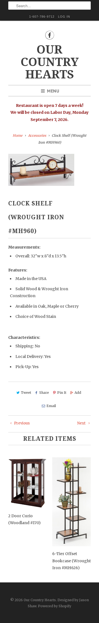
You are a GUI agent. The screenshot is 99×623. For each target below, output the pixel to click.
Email (51, 406)
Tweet (26, 392)
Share (44, 392)
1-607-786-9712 (41, 16)
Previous (21, 423)
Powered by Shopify (54, 606)
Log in (64, 16)
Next (81, 423)
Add (78, 392)
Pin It (61, 392)
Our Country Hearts (50, 62)
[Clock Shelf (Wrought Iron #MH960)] (41, 170)
